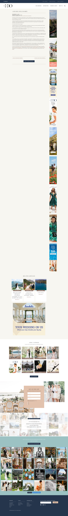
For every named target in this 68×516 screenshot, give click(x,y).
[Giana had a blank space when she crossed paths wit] (28, 485)
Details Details (35, 47)
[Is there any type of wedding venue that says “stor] (17, 485)
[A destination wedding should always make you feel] (17, 452)
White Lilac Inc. (42, 47)
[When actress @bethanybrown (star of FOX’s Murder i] (50, 452)
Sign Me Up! (55, 502)
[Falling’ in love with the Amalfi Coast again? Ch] (61, 474)
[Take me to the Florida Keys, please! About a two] (61, 452)
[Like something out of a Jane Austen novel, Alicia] (61, 463)
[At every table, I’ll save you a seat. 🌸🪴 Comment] (28, 474)
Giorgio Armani (34, 48)
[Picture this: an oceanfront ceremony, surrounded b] (50, 485)
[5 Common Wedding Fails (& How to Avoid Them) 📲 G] (39, 474)
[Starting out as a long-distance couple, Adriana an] (39, 485)
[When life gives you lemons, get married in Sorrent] (6, 463)
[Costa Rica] (40, 287)
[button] (40, 505)
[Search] (64, 6)
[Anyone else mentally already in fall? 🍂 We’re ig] (17, 463)
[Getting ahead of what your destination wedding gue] (17, 474)
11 (28, 404)
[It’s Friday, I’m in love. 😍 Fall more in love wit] (6, 485)
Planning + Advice (53, 5)
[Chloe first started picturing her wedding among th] (6, 474)
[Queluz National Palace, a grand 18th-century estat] (39, 463)
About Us (61, 5)
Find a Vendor (45, 1)
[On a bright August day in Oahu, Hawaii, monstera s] (50, 463)
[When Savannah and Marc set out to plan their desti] (28, 463)
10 (28, 403)
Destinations (45, 5)
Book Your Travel (52, 1)
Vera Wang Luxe (19, 48)
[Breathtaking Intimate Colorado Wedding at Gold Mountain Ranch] (17, 290)
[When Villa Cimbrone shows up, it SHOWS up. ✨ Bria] (28, 452)
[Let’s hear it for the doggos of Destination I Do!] (6, 452)
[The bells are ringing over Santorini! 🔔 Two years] (39, 452)
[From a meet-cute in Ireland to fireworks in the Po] (50, 474)
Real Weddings (38, 5)
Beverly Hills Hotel (37, 46)
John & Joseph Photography (25, 15)
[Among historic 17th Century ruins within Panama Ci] (61, 485)
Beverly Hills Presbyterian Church (27, 46)
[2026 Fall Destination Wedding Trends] (29, 289)
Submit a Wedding (60, 1)
